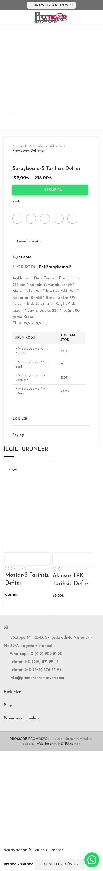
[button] (92, 859)
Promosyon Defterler (28, 150)
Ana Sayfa (20, 146)
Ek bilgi (19, 419)
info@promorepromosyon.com (37, 678)
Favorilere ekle (29, 241)
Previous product (15, 158)
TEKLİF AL (51, 190)
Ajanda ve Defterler (47, 146)
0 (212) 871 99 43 (43, 662)
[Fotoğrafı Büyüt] (13, 119)
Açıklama (22, 257)
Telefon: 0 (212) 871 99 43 (53, 5)
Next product (25, 158)
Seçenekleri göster (59, 864)
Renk (16, 201)
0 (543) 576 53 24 (45, 670)
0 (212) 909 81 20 (46, 654)
